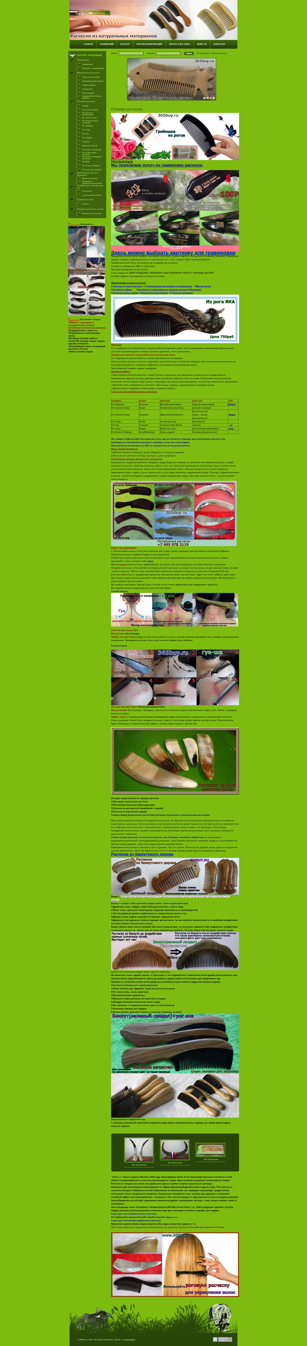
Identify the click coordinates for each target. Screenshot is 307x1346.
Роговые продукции (182, 293)
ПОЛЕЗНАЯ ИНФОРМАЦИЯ (149, 44)
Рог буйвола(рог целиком (89, 154)
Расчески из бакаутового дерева (142, 854)
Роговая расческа (86, 101)
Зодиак (85, 106)
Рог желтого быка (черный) (90, 122)
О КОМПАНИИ (107, 44)
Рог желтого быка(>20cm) (87, 114)
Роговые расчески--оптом (90, 209)
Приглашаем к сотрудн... (90, 319)
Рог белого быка (89, 118)
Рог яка (85, 134)
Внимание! (195, 289)
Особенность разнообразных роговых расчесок (163, 289)
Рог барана (87, 138)
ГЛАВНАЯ (88, 44)
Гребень (86, 142)
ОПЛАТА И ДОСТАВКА (179, 44)
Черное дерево (89, 85)
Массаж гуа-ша (203, 286)
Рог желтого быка (90, 110)
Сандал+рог (87, 89)
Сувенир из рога (85, 199)
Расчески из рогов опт (92, 213)
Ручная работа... (87, 224)
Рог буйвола (87, 126)
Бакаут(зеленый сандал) (93, 81)
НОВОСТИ (202, 44)
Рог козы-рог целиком (92, 170)
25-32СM (85, 162)
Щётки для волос (89, 178)
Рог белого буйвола (91, 166)
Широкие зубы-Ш (90, 146)
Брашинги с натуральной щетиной (92, 182)
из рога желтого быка (91, 195)
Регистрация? (203, 53)
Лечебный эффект (122, 289)
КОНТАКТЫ (219, 44)
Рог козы (86, 130)
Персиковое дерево (91, 77)
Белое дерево (88, 93)
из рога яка (87, 191)
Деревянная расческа (88, 72)
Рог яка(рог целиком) (91, 150)
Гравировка (83, 60)
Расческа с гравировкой (93, 68)
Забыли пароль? (219, 53)
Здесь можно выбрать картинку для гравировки (173, 253)
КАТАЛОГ (125, 44)
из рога (85, 204)
